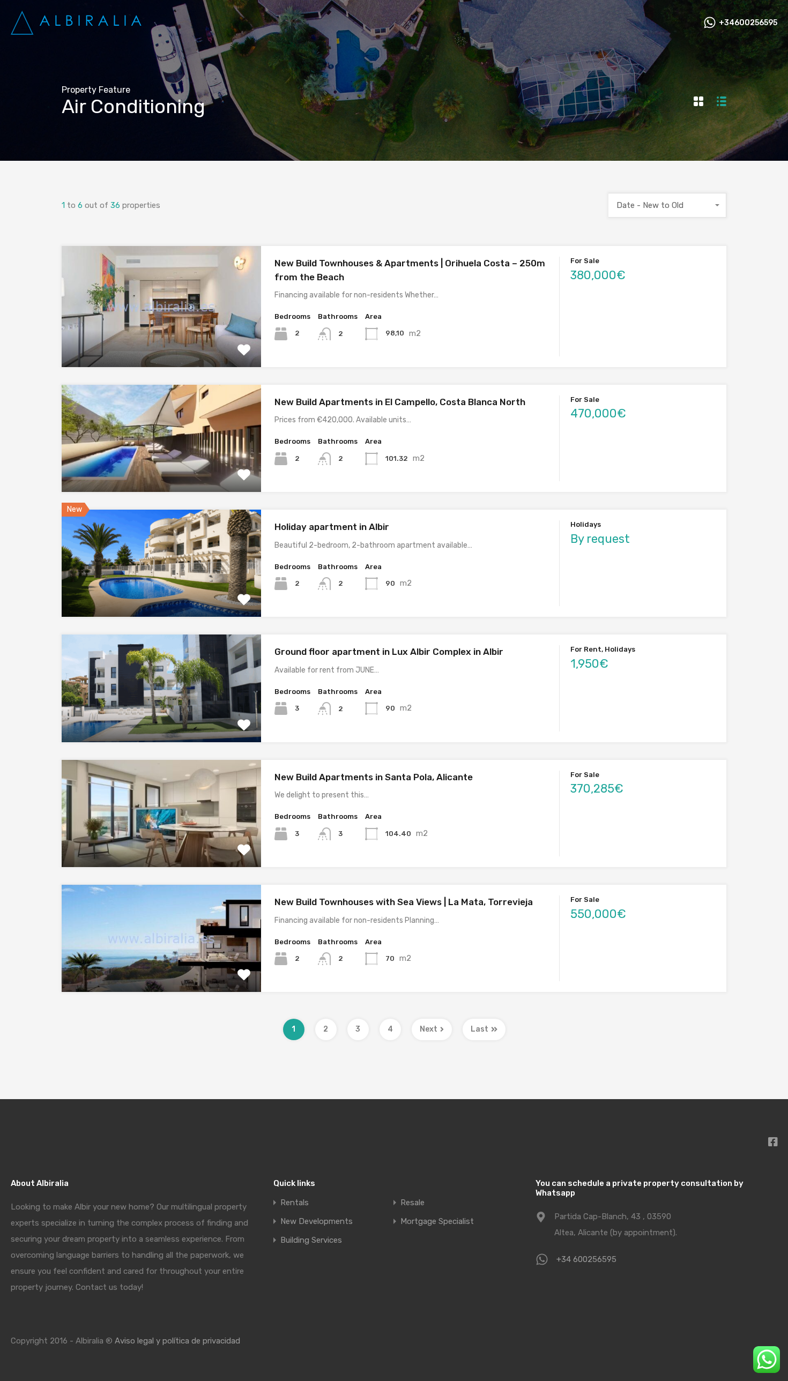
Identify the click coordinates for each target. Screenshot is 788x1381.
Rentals (294, 1203)
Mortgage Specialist (437, 1222)
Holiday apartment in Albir (331, 526)
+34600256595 (748, 23)
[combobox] (667, 205)
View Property (161, 342)
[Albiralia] (78, 31)
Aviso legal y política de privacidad (177, 1341)
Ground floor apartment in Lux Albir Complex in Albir (388, 651)
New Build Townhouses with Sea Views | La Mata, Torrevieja (403, 902)
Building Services (311, 1240)
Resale (412, 1203)
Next (428, 1029)
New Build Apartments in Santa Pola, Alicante (373, 777)
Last (479, 1029)
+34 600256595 (586, 1259)
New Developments (316, 1222)
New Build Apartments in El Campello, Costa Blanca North (399, 402)
